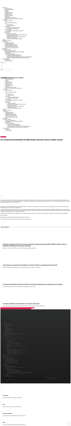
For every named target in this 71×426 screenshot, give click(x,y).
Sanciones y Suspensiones (10, 50)
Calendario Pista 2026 (9, 43)
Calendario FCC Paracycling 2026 (11, 47)
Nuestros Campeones (7, 40)
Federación (5, 7)
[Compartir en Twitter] (37, 196)
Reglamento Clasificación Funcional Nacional (16, 36)
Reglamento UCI (8, 13)
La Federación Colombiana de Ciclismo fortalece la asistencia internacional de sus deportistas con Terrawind (32, 284)
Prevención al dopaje (7, 49)
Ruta (6, 21)
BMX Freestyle (8, 29)
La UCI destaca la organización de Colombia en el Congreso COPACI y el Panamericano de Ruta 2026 (30, 265)
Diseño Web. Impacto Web (51, 378)
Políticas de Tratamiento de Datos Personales (14, 18)
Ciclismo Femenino (9, 20)
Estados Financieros (9, 15)
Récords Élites (10, 24)
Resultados (5, 48)
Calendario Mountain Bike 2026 (11, 45)
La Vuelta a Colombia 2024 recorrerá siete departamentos (14, 424)
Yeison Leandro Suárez (26, 219)
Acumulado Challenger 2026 (12, 28)
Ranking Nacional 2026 (11, 22)
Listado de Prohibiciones (10, 53)
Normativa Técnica (8, 14)
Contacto (6, 10)
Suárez (20, 219)
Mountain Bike (8, 31)
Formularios (7, 16)
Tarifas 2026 (7, 59)
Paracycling (7, 32)
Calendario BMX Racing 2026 (11, 44)
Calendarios (5, 41)
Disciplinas (5, 19)
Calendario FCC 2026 (9, 42)
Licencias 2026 (6, 58)
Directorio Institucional (9, 9)
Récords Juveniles (10, 25)
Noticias (4, 39)
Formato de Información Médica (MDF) (14, 38)
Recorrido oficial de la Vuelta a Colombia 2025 (12, 406)
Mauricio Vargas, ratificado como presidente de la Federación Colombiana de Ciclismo (17, 307)
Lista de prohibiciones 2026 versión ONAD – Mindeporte (18, 57)
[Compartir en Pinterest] (37, 197)
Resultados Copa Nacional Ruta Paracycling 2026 (17, 34)
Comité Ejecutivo (8, 8)
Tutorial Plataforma (8, 60)
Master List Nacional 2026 (12, 35)
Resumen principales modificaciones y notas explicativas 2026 (19, 56)
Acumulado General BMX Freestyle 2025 (15, 30)
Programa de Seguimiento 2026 (13, 54)
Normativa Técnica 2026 (12, 37)
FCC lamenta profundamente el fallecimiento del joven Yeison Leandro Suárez (15, 308)
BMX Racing (7, 26)
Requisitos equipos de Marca (10, 17)
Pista (6, 23)
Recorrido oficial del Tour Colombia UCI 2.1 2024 (12, 397)
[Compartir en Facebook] (37, 195)
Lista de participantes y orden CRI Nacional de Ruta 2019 (14, 415)
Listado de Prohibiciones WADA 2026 (14, 55)
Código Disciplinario (9, 12)
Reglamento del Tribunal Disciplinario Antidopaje (14, 51)
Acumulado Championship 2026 (13, 27)
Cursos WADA (8, 52)
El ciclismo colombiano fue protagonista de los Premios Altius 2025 (21, 303)
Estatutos (7, 11)
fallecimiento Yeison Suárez (13, 219)
